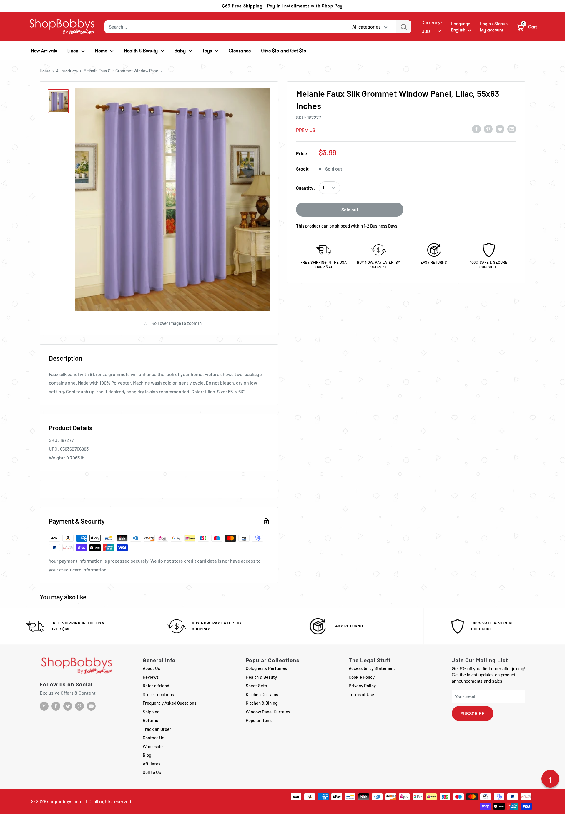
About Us (151, 668)
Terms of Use (361, 694)
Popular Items (259, 720)
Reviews (151, 677)
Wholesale (153, 746)
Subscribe (473, 713)
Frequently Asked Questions (169, 703)
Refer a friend (156, 685)
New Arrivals (44, 50)
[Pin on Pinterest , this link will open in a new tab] (488, 128)
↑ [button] (550, 778)
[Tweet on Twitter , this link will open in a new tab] (500, 128)
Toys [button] (207, 50)
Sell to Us (152, 772)
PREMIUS (305, 130)
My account (491, 30)
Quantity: (305, 187)
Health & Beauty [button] (141, 50)
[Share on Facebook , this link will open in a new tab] (476, 128)
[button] (526, 27)
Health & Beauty (261, 677)
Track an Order (157, 729)
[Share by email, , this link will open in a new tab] (511, 128)
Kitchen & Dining (261, 703)
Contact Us (153, 737)
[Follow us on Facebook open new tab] (55, 706)
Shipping (151, 711)
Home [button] (101, 50)
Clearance (240, 50)
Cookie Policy (362, 677)
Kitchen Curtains (262, 694)
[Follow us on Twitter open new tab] (67, 706)
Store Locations (158, 694)
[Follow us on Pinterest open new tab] (79, 706)
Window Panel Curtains (268, 711)
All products (67, 71)
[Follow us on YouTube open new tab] (91, 706)
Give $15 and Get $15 (283, 50)
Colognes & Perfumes (266, 668)
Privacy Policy (362, 685)
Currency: (431, 22)
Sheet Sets (256, 685)
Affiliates (151, 763)
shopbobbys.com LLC (69, 801)
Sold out (349, 209)
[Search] (403, 26)
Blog (147, 755)
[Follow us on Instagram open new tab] (44, 706)
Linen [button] (72, 50)
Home (45, 71)
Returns (150, 720)
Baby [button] (180, 50)
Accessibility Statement (372, 668)
